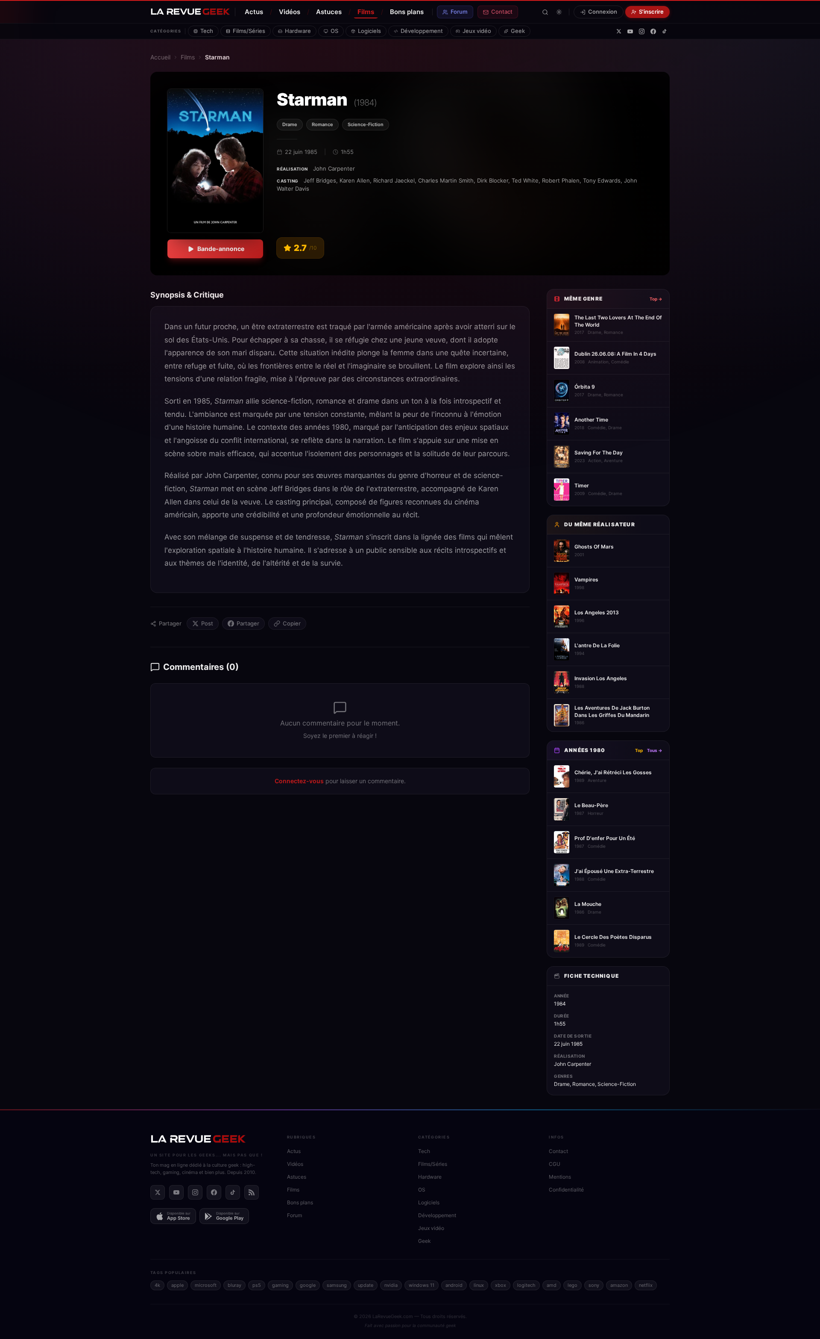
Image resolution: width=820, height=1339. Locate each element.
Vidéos (289, 12)
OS (334, 30)
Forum (459, 11)
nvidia (391, 1285)
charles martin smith (446, 180)
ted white (525, 180)
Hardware (298, 30)
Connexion (602, 11)
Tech (206, 30)
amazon (619, 1285)
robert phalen (561, 180)
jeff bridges (320, 180)
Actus (254, 12)
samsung (337, 1285)
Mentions (560, 1177)
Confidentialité (566, 1189)
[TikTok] (664, 31)
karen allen (355, 180)
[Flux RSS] (251, 1192)
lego (572, 1285)
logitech (526, 1285)
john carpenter (334, 168)
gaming (280, 1285)
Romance (322, 124)
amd (551, 1285)
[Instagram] (641, 31)
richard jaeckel (394, 180)
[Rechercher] (545, 12)
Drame (289, 124)
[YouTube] (630, 31)
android (454, 1285)
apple (177, 1285)
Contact (501, 11)
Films (365, 12)
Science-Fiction (366, 124)
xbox (500, 1285)
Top (639, 750)
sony (594, 1285)
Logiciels (369, 30)
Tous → (654, 750)
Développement (422, 30)
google (308, 1285)
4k (157, 1285)
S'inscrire (651, 11)
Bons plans (407, 12)
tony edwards (602, 180)
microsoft (206, 1285)
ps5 (256, 1285)
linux (479, 1285)
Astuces (329, 12)
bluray (234, 1285)
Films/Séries (249, 30)
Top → (656, 298)
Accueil (160, 57)
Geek (518, 30)
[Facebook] (653, 31)
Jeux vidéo (477, 30)
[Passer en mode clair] (559, 12)
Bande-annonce (220, 248)
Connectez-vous (299, 781)
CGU (554, 1164)
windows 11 (421, 1285)
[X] (619, 31)
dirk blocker (492, 180)
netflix (646, 1285)
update (365, 1285)
